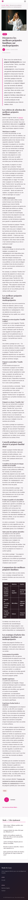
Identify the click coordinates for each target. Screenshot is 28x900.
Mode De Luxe (6, 868)
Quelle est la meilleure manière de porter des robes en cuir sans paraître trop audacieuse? (13, 836)
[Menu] (25, 1)
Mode (7, 5)
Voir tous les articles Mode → (10, 807)
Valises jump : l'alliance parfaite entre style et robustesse (13, 826)
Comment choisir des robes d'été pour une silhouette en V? (13, 831)
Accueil (3, 5)
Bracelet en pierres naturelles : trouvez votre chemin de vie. (13, 847)
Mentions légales (5, 888)
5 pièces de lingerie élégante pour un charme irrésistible (13, 842)
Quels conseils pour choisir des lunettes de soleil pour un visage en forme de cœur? (13, 853)
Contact (3, 890)
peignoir (20, 117)
